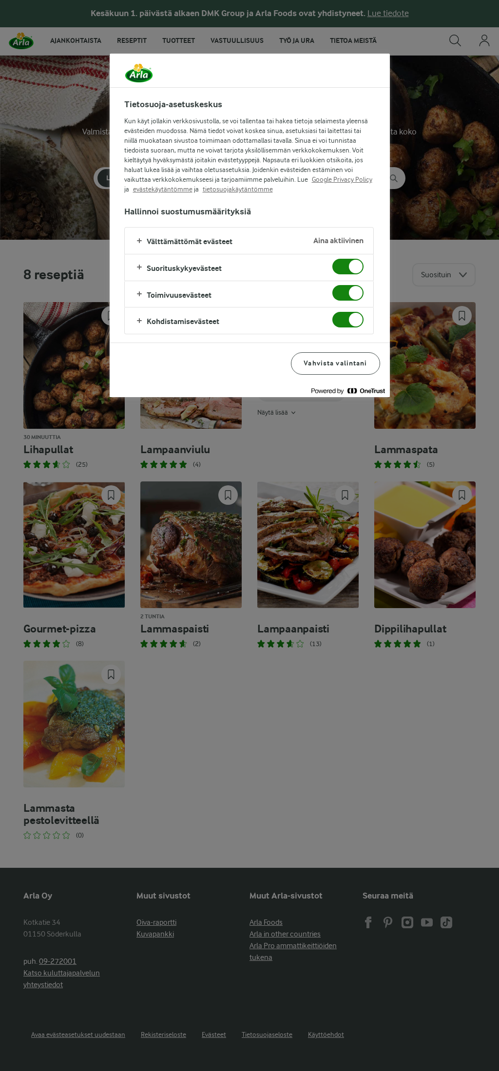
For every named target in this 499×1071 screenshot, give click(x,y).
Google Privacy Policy (342, 179)
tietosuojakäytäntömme (238, 189)
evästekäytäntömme (162, 189)
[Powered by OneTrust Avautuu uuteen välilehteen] (348, 391)
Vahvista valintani (335, 363)
